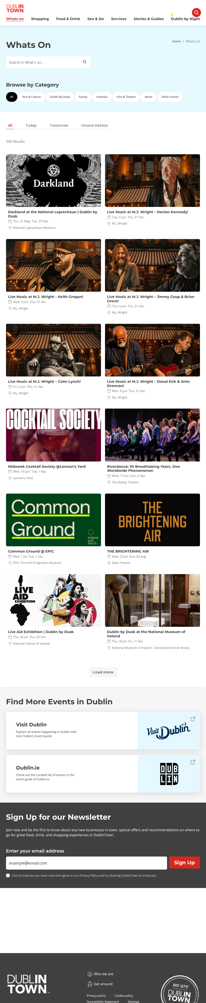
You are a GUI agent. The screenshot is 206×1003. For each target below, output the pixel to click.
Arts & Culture (31, 97)
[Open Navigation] (196, 12)
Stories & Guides (149, 19)
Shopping (40, 19)
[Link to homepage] (15, 8)
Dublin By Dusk (60, 97)
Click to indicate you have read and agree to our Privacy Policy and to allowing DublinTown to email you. (84, 876)
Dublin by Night (185, 19)
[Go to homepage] (28, 984)
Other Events (170, 97)
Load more (103, 672)
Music (148, 97)
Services (118, 19)
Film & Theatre (126, 97)
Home (176, 41)
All (11, 97)
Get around (103, 984)
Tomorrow (58, 125)
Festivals (102, 97)
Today (31, 125)
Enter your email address (35, 851)
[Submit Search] (84, 62)
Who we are (103, 974)
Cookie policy (124, 995)
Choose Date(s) (94, 125)
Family (83, 97)
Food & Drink (68, 19)
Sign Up (184, 863)
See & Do (95, 19)
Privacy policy (96, 995)
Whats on (15, 19)
